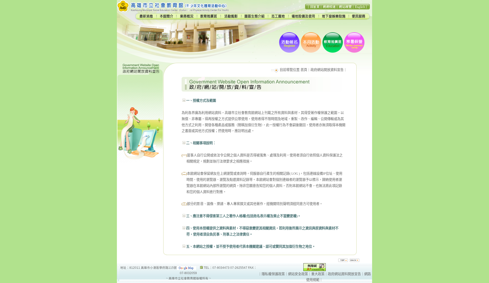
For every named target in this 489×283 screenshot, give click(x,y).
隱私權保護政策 (273, 274)
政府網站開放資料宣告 (327, 70)
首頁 (304, 70)
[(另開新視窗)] (186, 267)
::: (118, 16)
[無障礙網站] (314, 270)
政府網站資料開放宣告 (344, 274)
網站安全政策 (298, 274)
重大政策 (317, 274)
